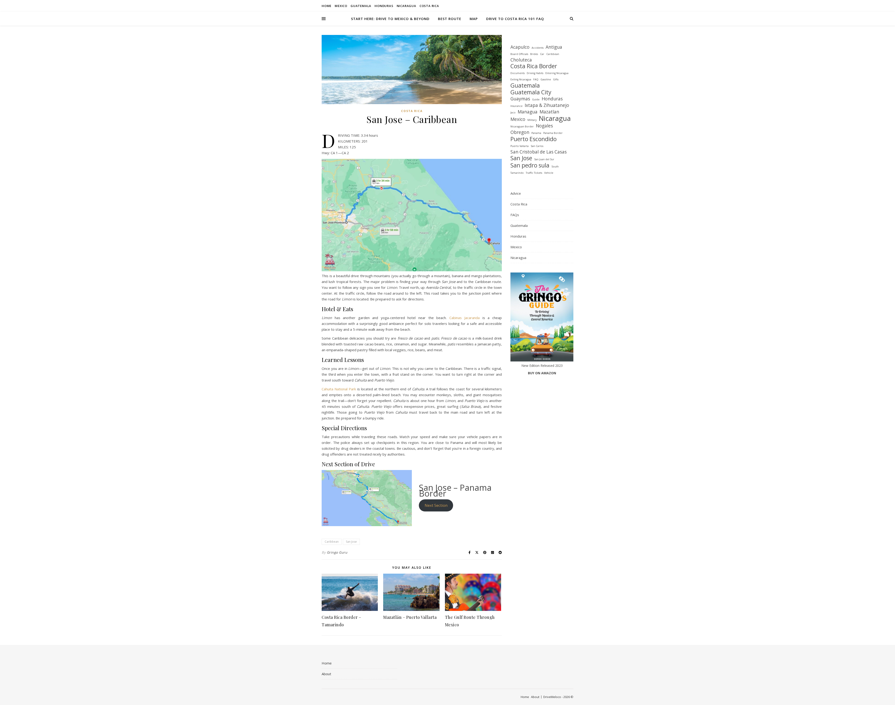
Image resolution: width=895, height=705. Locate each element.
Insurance (516, 106)
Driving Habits (535, 73)
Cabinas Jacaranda (464, 317)
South (555, 166)
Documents (517, 73)
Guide (536, 99)
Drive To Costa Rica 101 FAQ (515, 18)
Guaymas (520, 99)
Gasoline (545, 79)
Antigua (554, 47)
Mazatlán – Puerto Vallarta (410, 617)
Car (542, 54)
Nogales (544, 126)
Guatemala (361, 6)
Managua (527, 112)
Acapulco (520, 47)
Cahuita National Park (339, 389)
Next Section (436, 505)
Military (532, 120)
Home (326, 6)
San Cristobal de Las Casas (538, 152)
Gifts (555, 79)
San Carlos (537, 146)
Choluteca (521, 60)
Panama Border (553, 133)
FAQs (514, 214)
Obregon (519, 132)
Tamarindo (517, 172)
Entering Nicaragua (556, 73)
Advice (515, 193)
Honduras (384, 6)
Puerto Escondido (533, 139)
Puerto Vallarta (519, 146)
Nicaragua (406, 6)
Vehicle (548, 172)
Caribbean (332, 542)
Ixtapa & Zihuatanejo (547, 105)
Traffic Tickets (534, 172)
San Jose (351, 542)
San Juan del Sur (544, 159)
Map (474, 18)
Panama (536, 133)
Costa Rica (429, 6)
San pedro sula (529, 165)
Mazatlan (549, 112)
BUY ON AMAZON (542, 373)
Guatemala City (530, 92)
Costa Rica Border (533, 66)
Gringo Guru (337, 552)
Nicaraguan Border (522, 126)
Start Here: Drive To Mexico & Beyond (390, 18)
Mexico (341, 6)
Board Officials (519, 54)
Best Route (449, 18)
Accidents (538, 47)
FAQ (535, 79)
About (326, 673)
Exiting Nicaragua (520, 79)
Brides (534, 54)
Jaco (513, 112)
